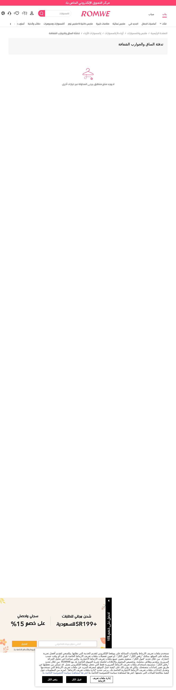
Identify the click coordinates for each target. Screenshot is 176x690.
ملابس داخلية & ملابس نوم (80, 24)
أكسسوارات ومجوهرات (54, 24)
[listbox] (32, 13)
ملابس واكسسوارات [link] (137, 33)
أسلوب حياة (19, 24)
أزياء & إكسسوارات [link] (114, 33)
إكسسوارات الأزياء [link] (92, 33)
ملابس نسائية (119, 24)
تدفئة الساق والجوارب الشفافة (140, 44)
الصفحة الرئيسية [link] (159, 33)
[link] (88, 4)
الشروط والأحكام (29, 649)
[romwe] (95, 13)
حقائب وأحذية (34, 24)
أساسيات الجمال (149, 24)
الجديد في (133, 24)
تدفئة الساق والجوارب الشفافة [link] (64, 33)
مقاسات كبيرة (102, 24)
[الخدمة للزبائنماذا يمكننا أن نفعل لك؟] (9, 13)
